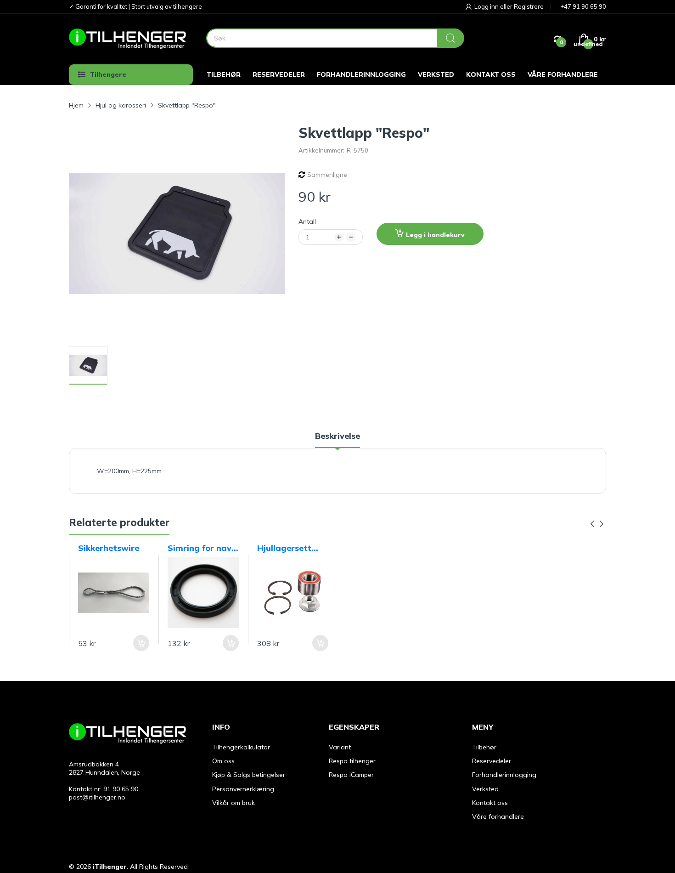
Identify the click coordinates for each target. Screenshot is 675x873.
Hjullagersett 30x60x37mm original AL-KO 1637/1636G (287, 548)
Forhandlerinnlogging (504, 775)
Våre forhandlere (498, 816)
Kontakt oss (490, 803)
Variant (340, 747)
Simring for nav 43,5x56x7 (199, 548)
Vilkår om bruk (233, 803)
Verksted (485, 789)
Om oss (223, 761)
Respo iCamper (351, 775)
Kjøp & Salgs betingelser (248, 775)
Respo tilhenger (352, 761)
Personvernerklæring (243, 789)
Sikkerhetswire (108, 548)
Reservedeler (491, 761)
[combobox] (335, 38)
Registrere (529, 6)
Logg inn (487, 6)
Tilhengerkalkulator (241, 747)
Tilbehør (484, 747)
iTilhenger (110, 866)
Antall (307, 221)
